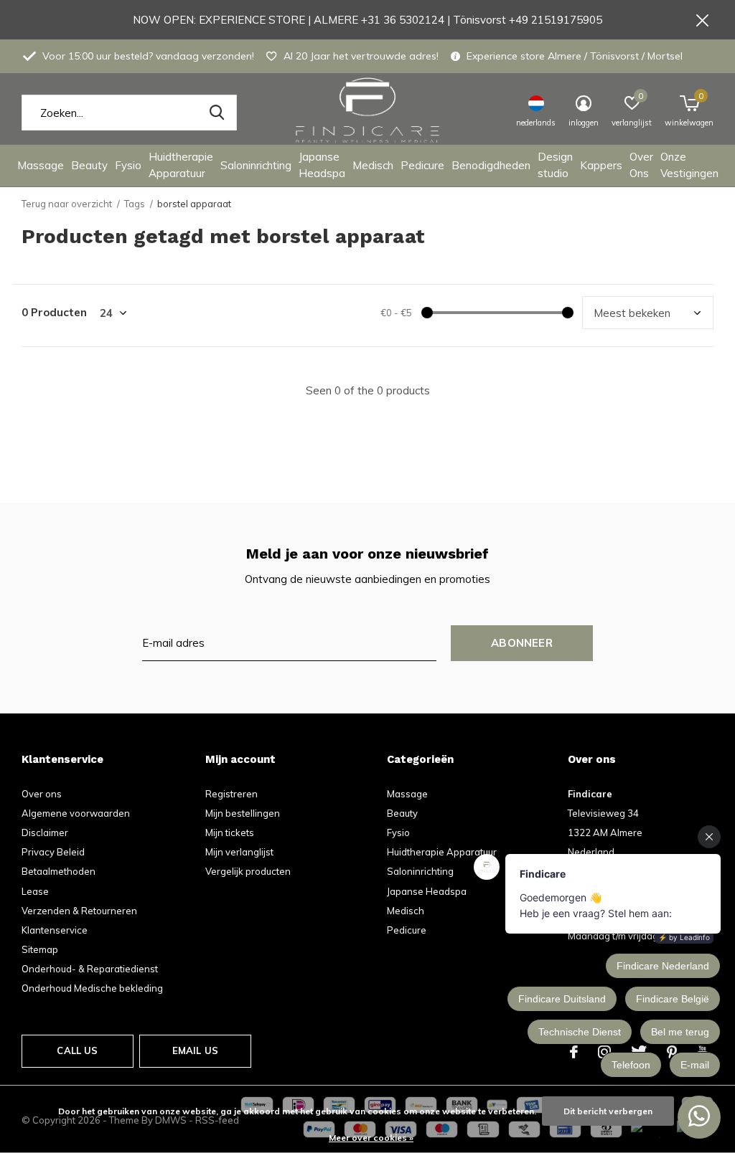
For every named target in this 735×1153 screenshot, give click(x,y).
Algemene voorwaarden (76, 813)
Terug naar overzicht (67, 203)
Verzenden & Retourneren (79, 910)
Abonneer (522, 643)
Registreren (231, 793)
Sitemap (40, 949)
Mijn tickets (229, 832)
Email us (195, 1050)
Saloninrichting (255, 165)
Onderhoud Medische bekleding (92, 988)
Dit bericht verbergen (607, 1111)
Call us (77, 1050)
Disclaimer (45, 832)
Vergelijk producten (248, 871)
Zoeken (217, 113)
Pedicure (422, 165)
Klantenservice (55, 930)
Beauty (89, 165)
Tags (134, 203)
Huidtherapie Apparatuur (181, 165)
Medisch (372, 165)
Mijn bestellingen (242, 813)
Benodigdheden (490, 165)
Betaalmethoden (58, 871)
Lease (35, 891)
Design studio (555, 165)
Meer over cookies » (371, 1137)
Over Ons (641, 165)
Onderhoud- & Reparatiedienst (90, 968)
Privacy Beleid (53, 852)
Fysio (128, 165)
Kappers (601, 165)
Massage (40, 165)
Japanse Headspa (322, 165)
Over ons (42, 793)
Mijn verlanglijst (239, 852)
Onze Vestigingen (689, 165)
